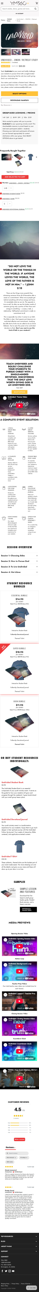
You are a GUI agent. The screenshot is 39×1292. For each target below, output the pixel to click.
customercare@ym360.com (22, 87)
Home (3, 20)
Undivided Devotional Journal (15, 819)
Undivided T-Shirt (9, 856)
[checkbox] (9, 1162)
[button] (19, 1123)
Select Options (19, 93)
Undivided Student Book (12, 782)
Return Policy (4, 1286)
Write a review (19, 1139)
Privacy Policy (15, 1284)
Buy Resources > (6, 105)
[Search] (35, 9)
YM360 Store (9, 20)
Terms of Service (25, 1284)
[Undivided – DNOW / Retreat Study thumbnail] (6, 52)
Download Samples (19, 100)
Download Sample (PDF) (26, 909)
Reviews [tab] (10, 1147)
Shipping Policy (5, 1284)
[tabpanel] (19, 1187)
